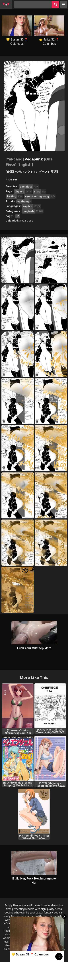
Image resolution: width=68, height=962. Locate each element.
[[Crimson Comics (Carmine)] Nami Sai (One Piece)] (18, 705)
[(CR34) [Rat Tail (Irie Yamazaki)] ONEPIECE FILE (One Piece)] (50, 705)
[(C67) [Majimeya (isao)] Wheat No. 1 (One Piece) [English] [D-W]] (34, 811)
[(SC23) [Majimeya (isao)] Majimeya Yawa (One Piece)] (50, 758)
